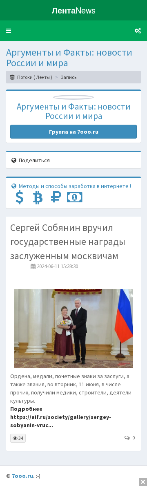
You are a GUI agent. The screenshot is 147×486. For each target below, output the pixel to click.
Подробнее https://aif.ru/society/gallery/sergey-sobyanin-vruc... (60, 417)
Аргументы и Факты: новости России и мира (69, 57)
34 (20, 438)
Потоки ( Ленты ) (34, 77)
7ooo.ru (22, 475)
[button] (8, 30)
